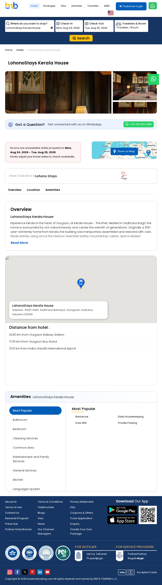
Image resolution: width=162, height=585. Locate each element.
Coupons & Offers (81, 513)
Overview (14, 190)
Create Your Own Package (81, 531)
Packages (49, 5)
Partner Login (141, 556)
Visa (63, 5)
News (41, 524)
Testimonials (46, 507)
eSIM (106, 5)
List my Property (91, 556)
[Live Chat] (153, 77)
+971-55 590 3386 (140, 124)
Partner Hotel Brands (18, 529)
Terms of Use (13, 507)
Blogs (41, 513)
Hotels (34, 5)
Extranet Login (100, 556)
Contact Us (12, 513)
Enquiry (74, 524)
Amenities (52, 190)
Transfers (93, 5)
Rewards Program (17, 518)
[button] (81, 283)
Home (8, 50)
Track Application (81, 518)
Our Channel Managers (46, 531)
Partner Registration (132, 556)
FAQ (72, 507)
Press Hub (11, 524)
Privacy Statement (81, 502)
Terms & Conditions (50, 502)
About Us (11, 502)
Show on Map (126, 151)
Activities (76, 5)
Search (82, 38)
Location (33, 190)
